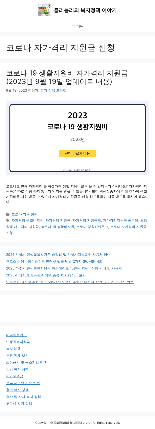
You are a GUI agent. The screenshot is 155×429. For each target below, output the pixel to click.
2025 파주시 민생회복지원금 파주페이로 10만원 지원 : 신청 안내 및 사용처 (64, 268)
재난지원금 (14, 376)
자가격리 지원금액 (86, 220)
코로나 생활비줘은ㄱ (92, 227)
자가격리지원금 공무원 (120, 220)
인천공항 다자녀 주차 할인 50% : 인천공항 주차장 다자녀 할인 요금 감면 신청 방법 (70, 282)
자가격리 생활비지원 (27, 220)
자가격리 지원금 (57, 220)
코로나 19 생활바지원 (57, 227)
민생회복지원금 (18, 342)
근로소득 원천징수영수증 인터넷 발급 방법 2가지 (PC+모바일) (54, 261)
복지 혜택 (13, 349)
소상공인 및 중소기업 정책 (26, 362)
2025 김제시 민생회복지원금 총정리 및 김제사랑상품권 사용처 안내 (58, 255)
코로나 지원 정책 (25, 214)
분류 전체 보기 (17, 355)
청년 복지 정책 (17, 390)
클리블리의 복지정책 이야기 (85, 10)
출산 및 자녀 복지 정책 (23, 397)
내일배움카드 (16, 335)
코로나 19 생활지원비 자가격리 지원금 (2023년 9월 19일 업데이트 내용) (67, 77)
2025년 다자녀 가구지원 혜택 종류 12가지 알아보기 (46, 275)
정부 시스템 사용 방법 (23, 383)
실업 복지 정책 (17, 369)
